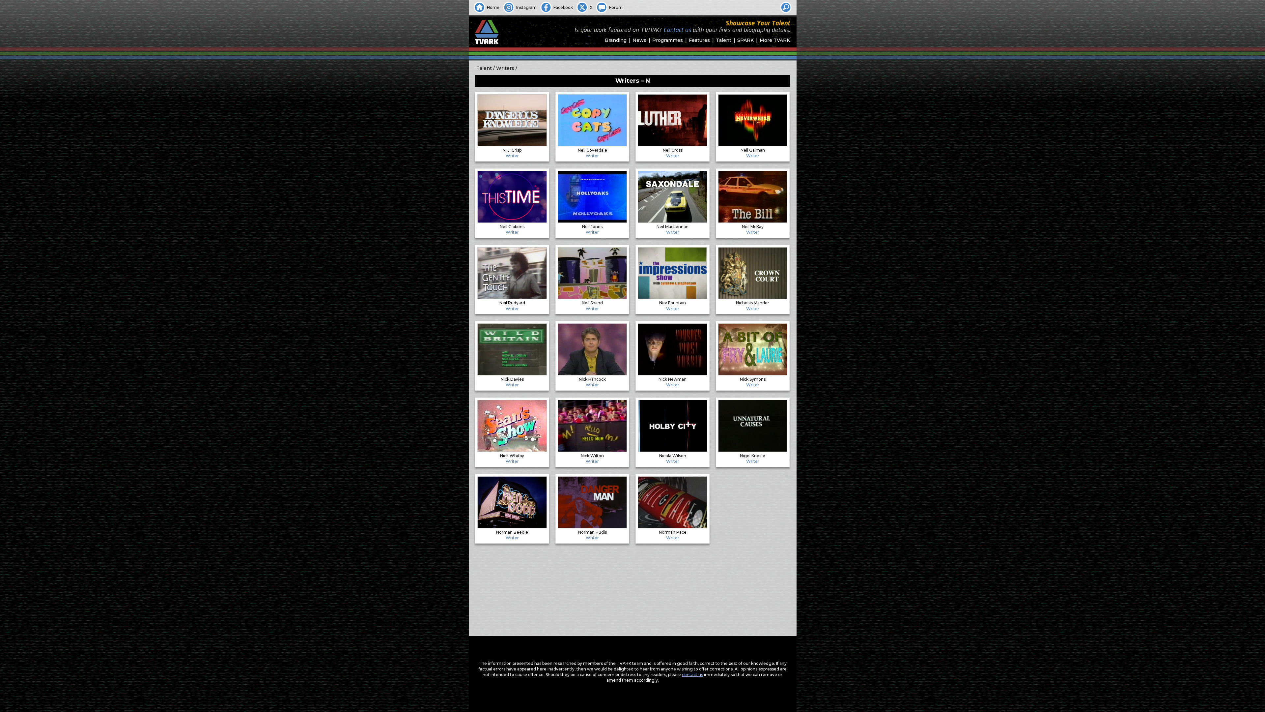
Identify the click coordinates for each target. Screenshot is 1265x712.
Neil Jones (592, 226)
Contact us (677, 30)
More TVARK (775, 40)
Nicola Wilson (672, 455)
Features (699, 40)
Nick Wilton (592, 455)
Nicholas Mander (752, 302)
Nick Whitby (512, 455)
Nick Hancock (592, 379)
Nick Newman (673, 379)
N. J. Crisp (512, 150)
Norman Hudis (592, 532)
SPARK (745, 40)
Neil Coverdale (592, 150)
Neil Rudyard (512, 302)
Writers (505, 68)
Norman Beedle (512, 532)
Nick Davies (512, 379)
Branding (616, 40)
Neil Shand (592, 302)
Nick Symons (753, 379)
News (639, 40)
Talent (723, 40)
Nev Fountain (672, 302)
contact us (692, 674)
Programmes (667, 40)
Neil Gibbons (512, 226)
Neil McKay (753, 226)
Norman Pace (673, 532)
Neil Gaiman (753, 150)
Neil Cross (673, 150)
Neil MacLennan (673, 226)
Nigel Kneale (752, 455)
